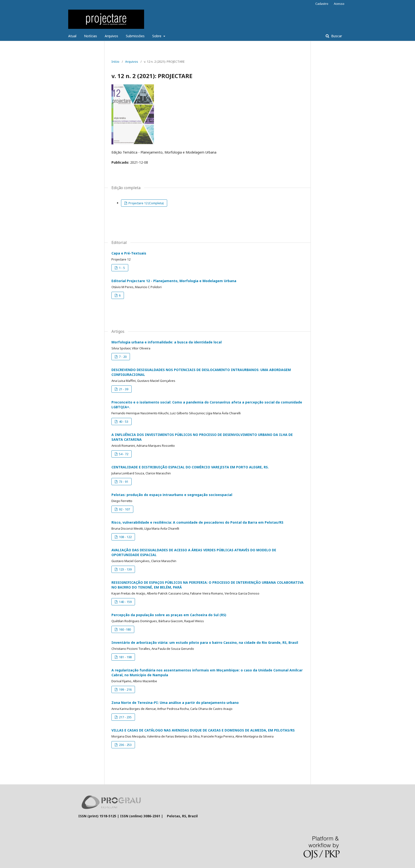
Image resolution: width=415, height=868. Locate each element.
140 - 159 (125, 602)
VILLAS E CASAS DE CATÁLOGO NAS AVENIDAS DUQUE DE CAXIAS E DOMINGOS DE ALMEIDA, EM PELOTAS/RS (203, 730)
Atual (72, 36)
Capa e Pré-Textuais (128, 253)
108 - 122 (125, 537)
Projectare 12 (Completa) (146, 203)
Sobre (157, 36)
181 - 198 (125, 657)
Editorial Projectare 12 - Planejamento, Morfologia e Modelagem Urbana (173, 281)
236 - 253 (125, 745)
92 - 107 (124, 509)
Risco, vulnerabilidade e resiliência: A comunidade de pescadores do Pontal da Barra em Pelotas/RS (197, 522)
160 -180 (124, 629)
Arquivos (111, 36)
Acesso (339, 3)
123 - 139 (125, 569)
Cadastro (321, 3)
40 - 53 (123, 421)
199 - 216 (125, 689)
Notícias (90, 36)
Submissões (135, 36)
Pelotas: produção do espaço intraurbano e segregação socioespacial (171, 494)
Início (115, 61)
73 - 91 (123, 481)
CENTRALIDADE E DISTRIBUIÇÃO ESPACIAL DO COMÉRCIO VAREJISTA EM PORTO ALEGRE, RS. (190, 467)
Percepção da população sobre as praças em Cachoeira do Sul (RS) (168, 615)
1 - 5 (121, 268)
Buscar (336, 36)
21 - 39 (123, 389)
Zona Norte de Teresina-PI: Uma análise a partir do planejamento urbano (175, 702)
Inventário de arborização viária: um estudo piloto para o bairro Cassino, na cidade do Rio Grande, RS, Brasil (204, 642)
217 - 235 (125, 717)
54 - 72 (123, 454)
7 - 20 (122, 356)
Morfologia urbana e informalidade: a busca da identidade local (166, 342)
